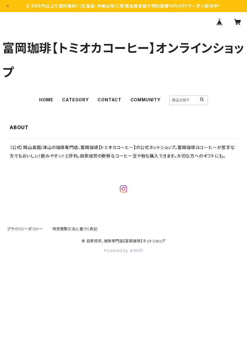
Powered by (117, 250)
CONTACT (109, 99)
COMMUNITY (145, 99)
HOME (46, 99)
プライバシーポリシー (25, 229)
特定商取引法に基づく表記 (75, 229)
